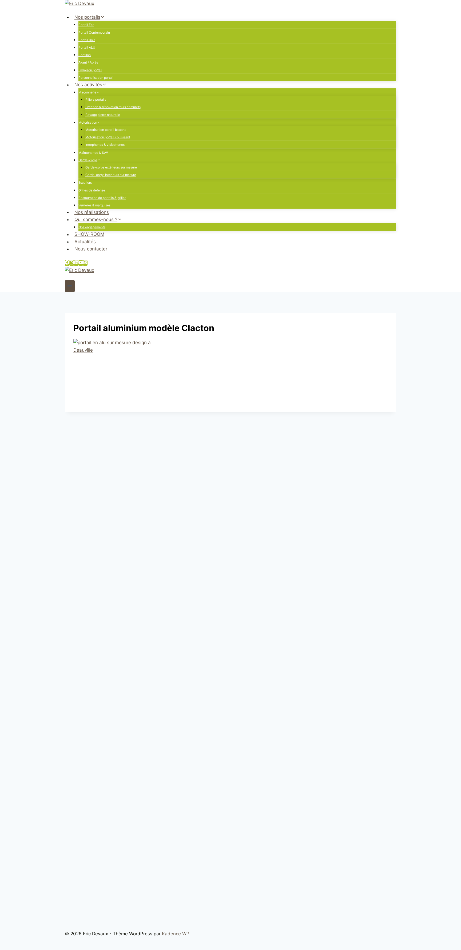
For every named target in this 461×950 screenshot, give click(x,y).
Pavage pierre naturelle (102, 115)
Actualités (85, 241)
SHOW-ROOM (89, 234)
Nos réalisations (91, 212)
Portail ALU (86, 47)
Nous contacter (90, 249)
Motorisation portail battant (105, 130)
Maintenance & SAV (93, 153)
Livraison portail (90, 70)
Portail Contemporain (94, 32)
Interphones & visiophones (105, 145)
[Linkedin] (76, 263)
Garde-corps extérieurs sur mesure (111, 167)
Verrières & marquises (94, 205)
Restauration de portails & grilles (102, 198)
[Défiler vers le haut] (454, 943)
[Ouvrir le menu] (70, 286)
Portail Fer (86, 25)
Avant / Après (88, 62)
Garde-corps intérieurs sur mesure (110, 175)
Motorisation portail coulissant (107, 137)
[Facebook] (67, 263)
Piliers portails (95, 99)
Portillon (84, 55)
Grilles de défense (91, 190)
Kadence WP (175, 933)
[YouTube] (80, 263)
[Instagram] (71, 263)
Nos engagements (91, 227)
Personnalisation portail (95, 78)
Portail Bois (86, 40)
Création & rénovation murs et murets (113, 107)
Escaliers (85, 182)
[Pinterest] (85, 263)
